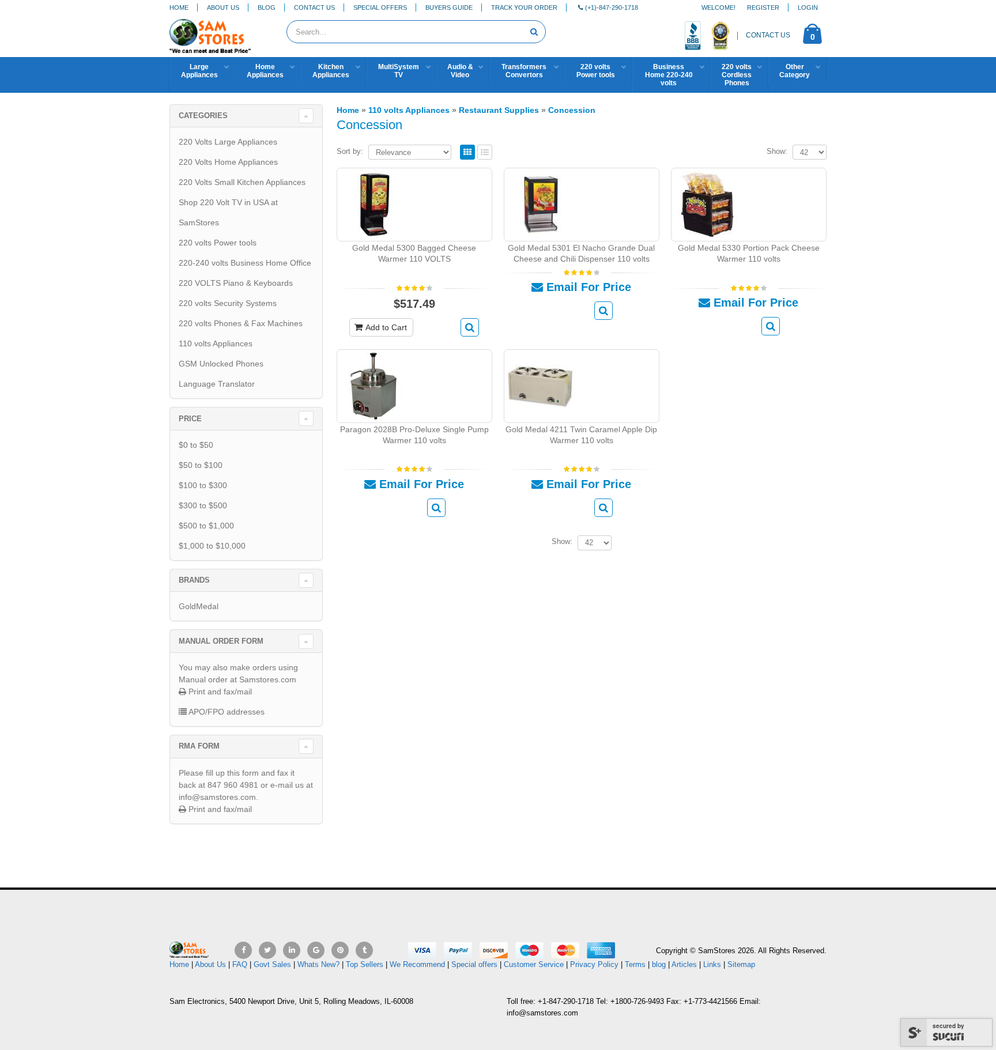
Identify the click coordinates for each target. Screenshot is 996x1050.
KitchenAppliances (330, 71)
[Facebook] (243, 950)
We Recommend (417, 964)
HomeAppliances (265, 71)
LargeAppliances (199, 71)
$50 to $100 (200, 465)
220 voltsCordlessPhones (737, 75)
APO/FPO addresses (226, 711)
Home (178, 7)
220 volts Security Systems (228, 303)
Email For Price (587, 287)
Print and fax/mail (219, 691)
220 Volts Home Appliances (228, 162)
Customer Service (534, 964)
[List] (484, 152)
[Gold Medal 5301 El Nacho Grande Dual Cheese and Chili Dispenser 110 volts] (540, 204)
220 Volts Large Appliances (228, 141)
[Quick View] (470, 327)
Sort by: (350, 151)
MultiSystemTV (398, 71)
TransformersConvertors (523, 71)
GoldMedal (198, 606)
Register (763, 7)
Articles (684, 964)
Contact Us (314, 7)
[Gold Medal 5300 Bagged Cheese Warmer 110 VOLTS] (373, 204)
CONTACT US (768, 35)
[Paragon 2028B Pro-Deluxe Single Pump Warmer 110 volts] (373, 385)
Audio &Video (460, 71)
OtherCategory (794, 71)
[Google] (316, 950)
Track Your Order (524, 7)
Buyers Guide (449, 7)
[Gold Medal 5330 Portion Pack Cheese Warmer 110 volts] (707, 204)
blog (659, 964)
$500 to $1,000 (206, 525)
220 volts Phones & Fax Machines (241, 323)
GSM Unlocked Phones (221, 363)
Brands (194, 580)
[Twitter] (267, 950)
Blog (267, 7)
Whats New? (318, 964)
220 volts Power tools (217, 242)
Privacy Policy (594, 964)
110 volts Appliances (215, 343)
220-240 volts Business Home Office (245, 262)
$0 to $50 (196, 445)
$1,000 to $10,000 (212, 545)
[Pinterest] (340, 950)
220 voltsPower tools (595, 71)
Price (190, 418)
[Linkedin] (291, 950)
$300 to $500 (203, 505)
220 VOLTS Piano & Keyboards (236, 283)
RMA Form (199, 746)
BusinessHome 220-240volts (669, 75)
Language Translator (217, 383)
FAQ (239, 964)
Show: (777, 151)
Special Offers (380, 7)
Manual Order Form (221, 641)
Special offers (474, 964)
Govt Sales (272, 964)
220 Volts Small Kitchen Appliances (242, 182)
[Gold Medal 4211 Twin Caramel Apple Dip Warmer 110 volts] (540, 385)
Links (712, 964)
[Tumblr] (364, 950)
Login (808, 7)
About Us (223, 7)
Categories (203, 115)
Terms (636, 964)
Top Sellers (364, 964)
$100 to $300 (203, 485)
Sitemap (741, 964)
